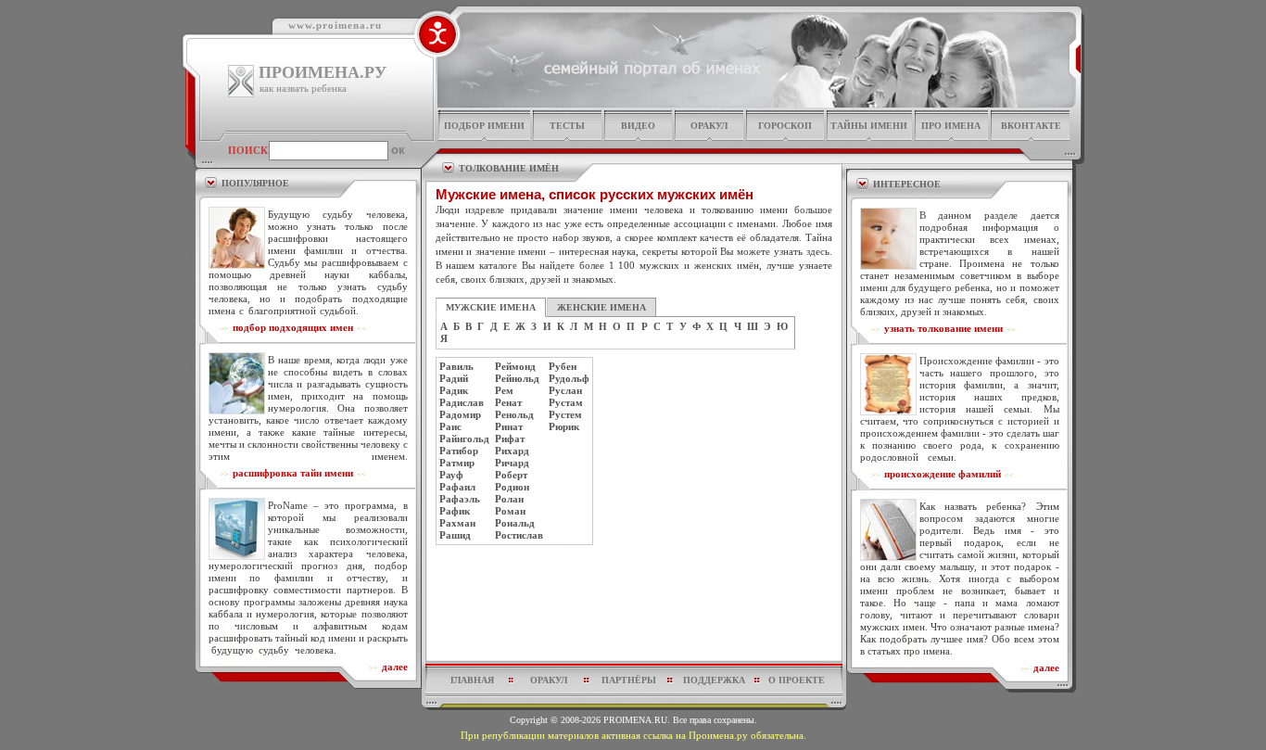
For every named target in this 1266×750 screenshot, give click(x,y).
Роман (510, 510)
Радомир (460, 414)
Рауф (451, 474)
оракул (709, 126)
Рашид (455, 534)
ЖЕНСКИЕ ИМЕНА (601, 307)
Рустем (565, 414)
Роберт (511, 474)
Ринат (509, 426)
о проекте (796, 680)
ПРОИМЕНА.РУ (322, 72)
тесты (567, 126)
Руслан (565, 390)
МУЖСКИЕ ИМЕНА (491, 307)
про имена (951, 126)
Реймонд (515, 366)
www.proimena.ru (335, 25)
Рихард (512, 450)
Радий (453, 378)
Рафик (454, 510)
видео (638, 126)
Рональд (515, 522)
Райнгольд (464, 438)
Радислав (461, 402)
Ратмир (457, 462)
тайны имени (868, 126)
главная (472, 680)
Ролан (509, 498)
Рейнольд (517, 378)
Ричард (512, 462)
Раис (450, 426)
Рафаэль (459, 498)
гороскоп (785, 126)
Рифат (510, 438)
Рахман (457, 522)
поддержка (714, 680)
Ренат (508, 402)
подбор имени (484, 126)
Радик (453, 390)
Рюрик (564, 426)
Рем (504, 390)
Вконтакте (1031, 126)
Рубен (562, 366)
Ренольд (514, 414)
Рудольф (569, 378)
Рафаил (457, 486)
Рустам (566, 402)
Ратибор (458, 450)
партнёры (628, 680)
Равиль (456, 366)
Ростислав (519, 534)
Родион (512, 486)
